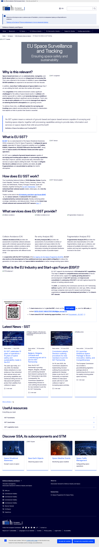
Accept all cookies (64, 541)
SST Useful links (9, 422)
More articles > (7, 402)
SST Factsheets (9, 417)
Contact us (43, 527)
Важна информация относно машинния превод (34, 22)
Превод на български (12, 22)
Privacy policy (48, 530)
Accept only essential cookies (83, 541)
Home (4, 31)
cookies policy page (31, 540)
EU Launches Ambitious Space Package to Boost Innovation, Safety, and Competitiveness (85, 355)
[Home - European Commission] (14, 8)
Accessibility (67, 530)
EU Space (22, 31)
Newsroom (12, 31)
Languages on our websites (26, 530)
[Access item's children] (16, 31)
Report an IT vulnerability (9, 530)
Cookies (39, 530)
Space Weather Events (61, 458)
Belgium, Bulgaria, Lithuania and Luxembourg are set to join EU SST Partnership (37, 357)
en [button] (62, 8)
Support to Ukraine (69, 31)
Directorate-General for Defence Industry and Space (65, 484)
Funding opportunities (84, 31)
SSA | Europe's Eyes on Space (23, 36)
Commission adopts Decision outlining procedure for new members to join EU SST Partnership (60, 355)
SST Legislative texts (11, 427)
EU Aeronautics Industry (53, 31)
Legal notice (57, 530)
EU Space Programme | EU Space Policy (62, 495)
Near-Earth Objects (35, 458)
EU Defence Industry (36, 31)
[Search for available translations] (8, 141)
